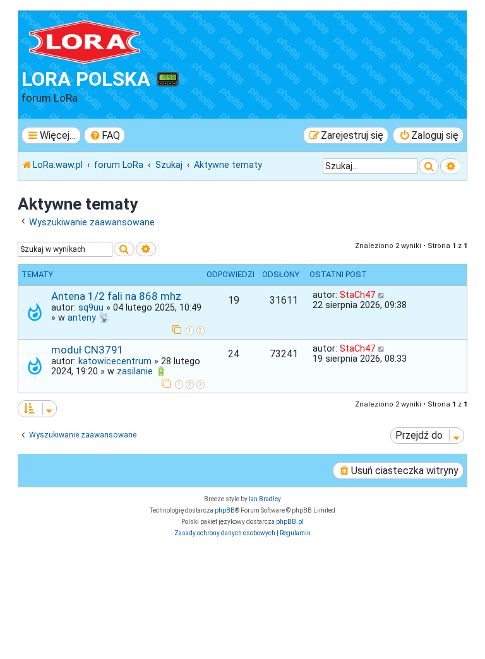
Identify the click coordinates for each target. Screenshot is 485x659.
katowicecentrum (115, 361)
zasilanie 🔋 (142, 371)
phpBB (225, 510)
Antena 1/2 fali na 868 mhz (116, 296)
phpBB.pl (290, 521)
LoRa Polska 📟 (100, 79)
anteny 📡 (89, 317)
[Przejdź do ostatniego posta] (382, 295)
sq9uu (91, 307)
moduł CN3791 (87, 349)
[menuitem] (105, 135)
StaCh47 (357, 295)
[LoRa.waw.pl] (93, 41)
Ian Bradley (265, 499)
